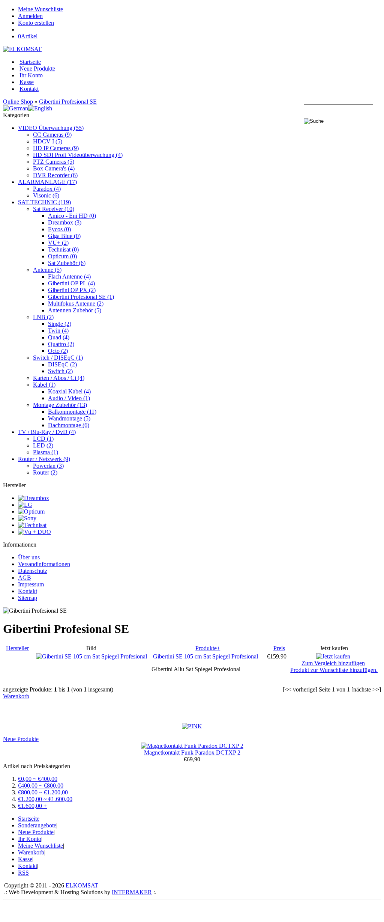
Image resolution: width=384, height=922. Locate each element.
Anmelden (30, 16)
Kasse (27, 82)
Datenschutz (32, 571)
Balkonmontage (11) (72, 411)
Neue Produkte (37, 68)
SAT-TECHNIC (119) (44, 202)
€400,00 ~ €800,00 (40, 785)
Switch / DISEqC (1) (58, 357)
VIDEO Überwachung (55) (51, 128)
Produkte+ (207, 648)
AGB (24, 577)
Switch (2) (60, 371)
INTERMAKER (132, 892)
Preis (279, 648)
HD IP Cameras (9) (56, 148)
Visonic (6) (46, 195)
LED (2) (43, 445)
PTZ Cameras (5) (53, 161)
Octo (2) (58, 351)
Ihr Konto (31, 75)
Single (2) (59, 324)
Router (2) (45, 472)
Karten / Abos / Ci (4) (58, 378)
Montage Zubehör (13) (60, 405)
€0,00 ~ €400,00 (37, 779)
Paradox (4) (47, 188)
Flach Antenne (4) (69, 276)
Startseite (30, 62)
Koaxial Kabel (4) (69, 391)
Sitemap (27, 598)
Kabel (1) (44, 384)
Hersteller (17, 648)
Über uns (29, 557)
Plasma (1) (45, 452)
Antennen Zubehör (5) (74, 310)
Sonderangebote (37, 825)
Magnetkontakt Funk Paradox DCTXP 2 (192, 752)
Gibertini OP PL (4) (71, 283)
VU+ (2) (58, 243)
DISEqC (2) (62, 364)
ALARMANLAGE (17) (47, 182)
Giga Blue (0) (64, 236)
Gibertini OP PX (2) (72, 290)
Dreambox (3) (64, 222)
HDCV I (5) (47, 141)
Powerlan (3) (48, 466)
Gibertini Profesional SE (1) (81, 297)
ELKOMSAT (82, 885)
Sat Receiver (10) (53, 209)
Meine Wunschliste (40, 9)
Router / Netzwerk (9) (44, 459)
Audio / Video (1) (69, 398)
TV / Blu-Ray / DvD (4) (47, 432)
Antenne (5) (47, 270)
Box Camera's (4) (54, 168)
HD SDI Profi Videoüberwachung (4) (78, 155)
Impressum (31, 584)
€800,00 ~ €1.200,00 (43, 792)
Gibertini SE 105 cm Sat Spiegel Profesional (205, 656)
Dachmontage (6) (68, 425)
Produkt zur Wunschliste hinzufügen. (334, 670)
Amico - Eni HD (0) (72, 215)
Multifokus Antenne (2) (76, 303)
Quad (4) (58, 337)
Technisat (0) (63, 249)
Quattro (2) (61, 344)
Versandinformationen (44, 564)
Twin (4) (58, 330)
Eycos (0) (59, 229)
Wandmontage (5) (69, 418)
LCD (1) (43, 438)
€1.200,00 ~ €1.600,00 (45, 799)
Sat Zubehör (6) (67, 263)
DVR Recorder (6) (55, 175)
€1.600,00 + (32, 806)
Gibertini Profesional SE (68, 101)
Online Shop (18, 101)
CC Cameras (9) (52, 134)
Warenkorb (16, 696)
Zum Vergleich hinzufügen (333, 663)
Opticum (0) (62, 256)
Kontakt (29, 89)
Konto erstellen (36, 23)
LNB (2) (43, 317)
